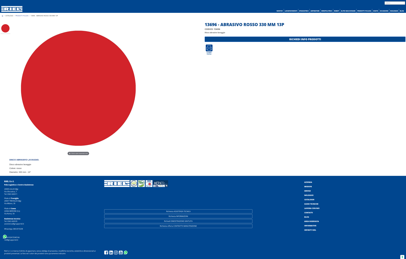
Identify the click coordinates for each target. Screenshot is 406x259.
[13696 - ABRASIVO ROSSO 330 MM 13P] (5, 28)
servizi (307, 191)
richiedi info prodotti (305, 39)
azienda (308, 182)
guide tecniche (311, 204)
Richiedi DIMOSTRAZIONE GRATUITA (178, 221)
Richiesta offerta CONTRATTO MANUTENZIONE (178, 226)
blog (306, 217)
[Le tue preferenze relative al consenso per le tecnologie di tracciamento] (402, 257)
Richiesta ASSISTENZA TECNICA (178, 211)
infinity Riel (310, 230)
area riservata (311, 221)
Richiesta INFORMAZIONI (178, 216)
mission (308, 186)
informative (310, 226)
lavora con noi (312, 208)
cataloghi (309, 199)
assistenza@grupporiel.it (14, 224)
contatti (308, 212)
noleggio (308, 195)
